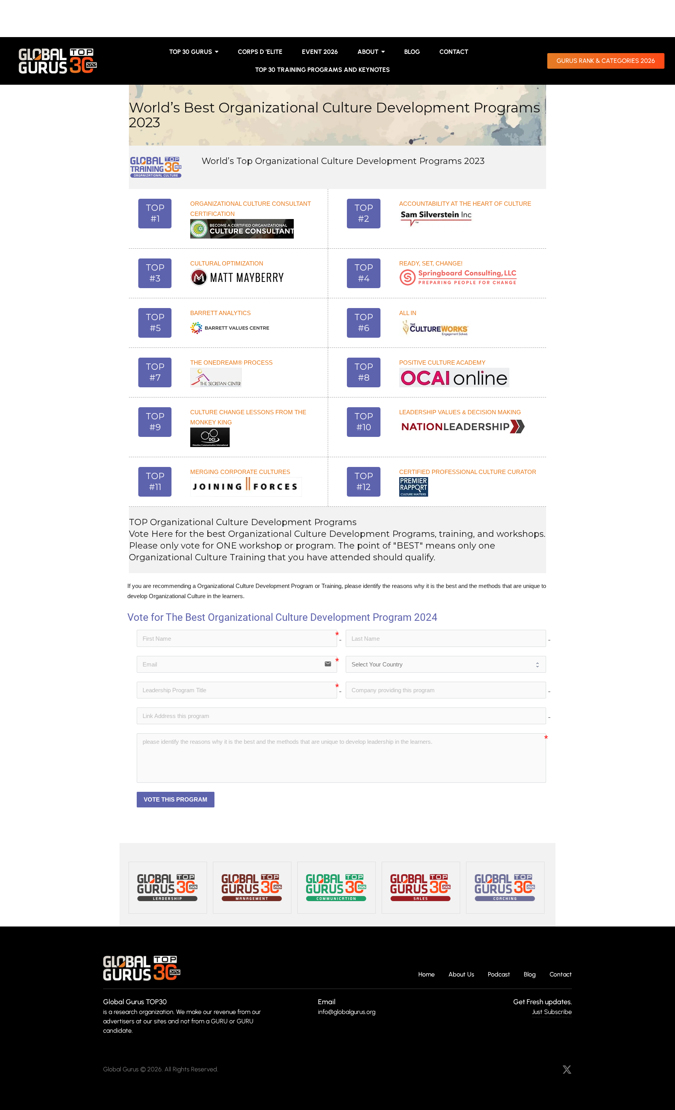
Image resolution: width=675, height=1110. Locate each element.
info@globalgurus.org (346, 1012)
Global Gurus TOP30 (135, 1002)
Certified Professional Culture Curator (467, 472)
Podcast (499, 974)
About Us (461, 974)
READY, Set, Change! (430, 263)
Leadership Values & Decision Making (460, 412)
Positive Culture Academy (442, 362)
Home (426, 974)
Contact (561, 974)
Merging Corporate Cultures (240, 472)
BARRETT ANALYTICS (220, 313)
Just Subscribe (552, 1012)
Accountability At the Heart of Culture (465, 203)
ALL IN (407, 313)
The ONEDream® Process (231, 362)
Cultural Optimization (226, 263)
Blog (530, 974)
